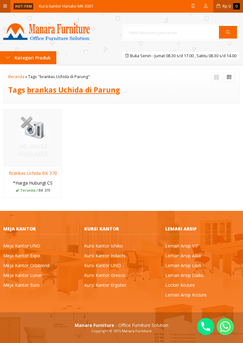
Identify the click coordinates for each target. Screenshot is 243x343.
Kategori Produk (32, 58)
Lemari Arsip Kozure (186, 295)
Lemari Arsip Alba (183, 256)
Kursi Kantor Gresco (104, 275)
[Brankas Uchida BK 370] (32, 137)
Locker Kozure (180, 285)
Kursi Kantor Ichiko (103, 246)
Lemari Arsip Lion (183, 265)
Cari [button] (228, 38)
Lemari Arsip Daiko (184, 275)
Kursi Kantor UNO (102, 265)
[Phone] (205, 326)
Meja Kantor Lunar (22, 275)
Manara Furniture (137, 330)
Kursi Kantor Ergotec (105, 285)
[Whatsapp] (225, 326)
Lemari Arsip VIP (182, 246)
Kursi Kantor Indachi (104, 256)
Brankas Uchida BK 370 (33, 173)
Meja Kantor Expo (21, 256)
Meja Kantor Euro (21, 285)
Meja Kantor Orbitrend (26, 265)
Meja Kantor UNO (21, 246)
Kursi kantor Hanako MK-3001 (66, 6)
